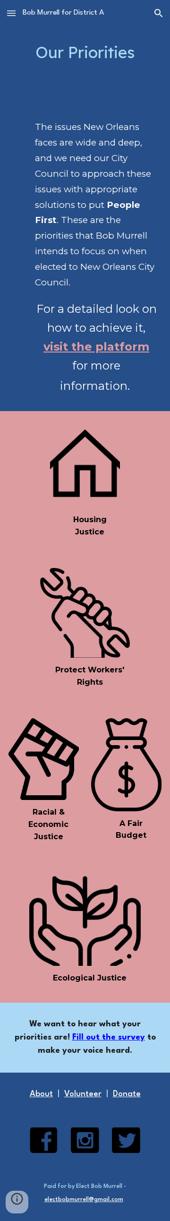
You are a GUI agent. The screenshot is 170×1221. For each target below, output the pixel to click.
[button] (11, 13)
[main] (85, 52)
